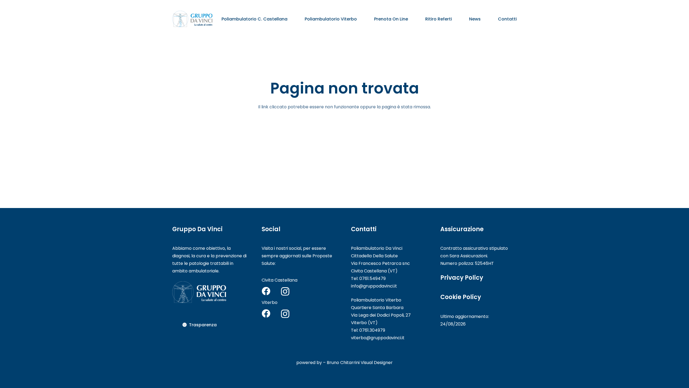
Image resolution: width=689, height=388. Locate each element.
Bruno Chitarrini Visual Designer (360, 362)
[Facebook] (266, 291)
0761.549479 (372, 278)
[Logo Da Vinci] (192, 19)
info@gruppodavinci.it (374, 286)
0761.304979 (372, 330)
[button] (291, 18)
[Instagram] (285, 291)
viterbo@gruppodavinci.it (378, 338)
